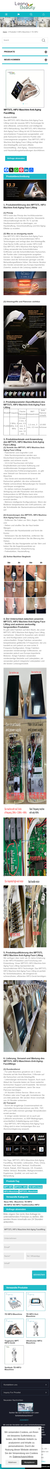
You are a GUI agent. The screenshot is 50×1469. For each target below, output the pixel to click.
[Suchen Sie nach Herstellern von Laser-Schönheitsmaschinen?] (25, 1407)
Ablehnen (12, 1462)
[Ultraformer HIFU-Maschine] (36, 1328)
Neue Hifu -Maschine (14, 1202)
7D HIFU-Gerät (35, 1187)
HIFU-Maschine (24, 32)
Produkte (12, 32)
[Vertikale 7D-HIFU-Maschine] (14, 1354)
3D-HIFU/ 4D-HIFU (12, 1205)
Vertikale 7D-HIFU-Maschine (13, 1368)
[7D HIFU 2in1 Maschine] (36, 1301)
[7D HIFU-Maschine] (14, 1301)
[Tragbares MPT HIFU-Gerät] (14, 1328)
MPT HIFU (8, 1187)
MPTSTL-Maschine (29, 1191)
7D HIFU (35, 32)
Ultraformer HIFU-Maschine (34, 1342)
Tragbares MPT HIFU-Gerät (12, 1342)
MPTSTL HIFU (21, 1187)
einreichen (39, 1274)
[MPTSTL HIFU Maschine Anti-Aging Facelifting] (25, 88)
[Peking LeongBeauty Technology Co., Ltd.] (25, 3)
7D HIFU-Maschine (13, 1314)
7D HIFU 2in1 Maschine (32, 1315)
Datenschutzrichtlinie (23, 1456)
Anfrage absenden (16, 158)
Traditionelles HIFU (30, 1205)
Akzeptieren (29, 1462)
